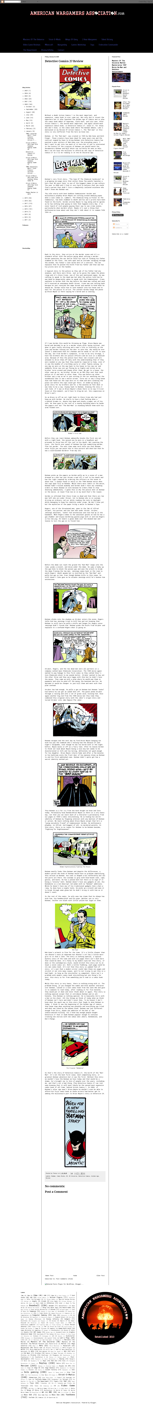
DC (67, 1176)
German (46, 1330)
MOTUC (23, 1349)
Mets (41, 1346)
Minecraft (49, 44)
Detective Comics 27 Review (30, 153)
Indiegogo (45, 1336)
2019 (26, 198)
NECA (32, 1351)
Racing (61, 1359)
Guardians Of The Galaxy (45, 1334)
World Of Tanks (61, 1390)
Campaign (33, 1311)
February (29, 128)
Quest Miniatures (50, 1359)
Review (48, 1178)
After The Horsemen (33, 1299)
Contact (61, 50)
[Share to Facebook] (82, 1173)
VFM (55, 1386)
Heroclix (26, 1336)
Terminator (55, 1379)
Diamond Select (60, 1317)
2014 (26, 211)
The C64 (31, 1381)
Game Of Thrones (40, 1328)
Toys (92, 44)
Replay (43, 1363)
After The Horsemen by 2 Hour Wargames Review (126, 105)
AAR (31, 1297)
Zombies (40, 1397)
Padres (48, 1353)
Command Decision (56, 1313)
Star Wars (44, 1375)
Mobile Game (38, 1347)
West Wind (64, 1388)
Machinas (36, 1340)
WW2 (50, 1392)
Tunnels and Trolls (65, 1383)
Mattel (63, 1344)
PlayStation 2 (67, 1355)
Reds (63, 1361)
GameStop (38, 1330)
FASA (70, 1323)
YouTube (31, 1397)
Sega (28, 1368)
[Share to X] (80, 1173)
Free (58, 1326)
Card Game (51, 1311)
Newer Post (49, 1275)
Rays (44, 1361)
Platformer (44, 1355)
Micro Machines (54, 1346)
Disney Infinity (47, 50)
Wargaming (62, 44)
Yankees (70, 1394)
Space (50, 1372)
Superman (69, 1377)
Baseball (34, 1305)
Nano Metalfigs (67, 1349)
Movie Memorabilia (36, 1349)
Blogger (93, 1403)
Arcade (43, 1301)
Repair (33, 1363)
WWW (59, 1392)
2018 (26, 201)
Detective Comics (84, 1176)
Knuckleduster (39, 1338)
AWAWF (60, 1303)
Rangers (72, 1359)
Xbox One (55, 1395)
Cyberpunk (64, 1315)
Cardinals (61, 1311)
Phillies (23, 1355)
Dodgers (67, 1319)
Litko (22, 1340)
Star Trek (71, 1372)
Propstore (38, 1359)
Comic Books (61, 1176)
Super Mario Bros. (48, 1377)
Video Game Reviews (31, 44)
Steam (53, 1375)
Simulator (65, 1370)
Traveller (44, 1383)
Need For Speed (55, 1351)
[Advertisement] (76, 28)
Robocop (40, 1366)
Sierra (40, 1370)
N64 (57, 1349)
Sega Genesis (50, 1368)
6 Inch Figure (61, 1295)
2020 (26, 104)
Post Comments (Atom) (64, 1279)
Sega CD (37, 1368)
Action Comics (42, 1297)
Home (75, 1275)
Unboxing (46, 1386)
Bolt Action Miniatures (39, 1309)
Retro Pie (69, 1363)
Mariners (67, 1340)
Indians (35, 1336)
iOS (53, 1336)
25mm (28, 1295)
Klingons (27, 1338)
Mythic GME (49, 1349)
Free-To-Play (68, 1326)
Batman (53, 1176)
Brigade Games (64, 1309)
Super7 (59, 1377)
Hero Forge (71, 1334)
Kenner (60, 1336)
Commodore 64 (68, 1313)
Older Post (101, 1275)
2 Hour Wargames (89, 39)
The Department (30, 50)
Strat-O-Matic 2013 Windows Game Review (126, 180)
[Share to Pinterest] (84, 1173)
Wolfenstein (48, 1390)
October (29, 106)
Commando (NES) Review (126, 114)
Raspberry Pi (35, 1361)
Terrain (65, 1379)
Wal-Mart (31, 1388)
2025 (26, 90)
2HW (45, 1295)
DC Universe (73, 1176)
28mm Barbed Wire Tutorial (126, 190)
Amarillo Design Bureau (67, 1299)
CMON (34, 1313)
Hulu (99, 148)
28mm (35, 1295)
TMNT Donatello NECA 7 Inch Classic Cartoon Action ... (32, 170)
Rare (25, 1361)
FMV (45, 1326)
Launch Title (51, 1338)
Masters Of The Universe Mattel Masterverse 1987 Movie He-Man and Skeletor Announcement (119, 66)
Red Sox (54, 1361)
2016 (26, 206)
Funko (23, 1328)
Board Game (67, 1307)
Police (51, 1357)
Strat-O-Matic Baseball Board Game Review (126, 94)
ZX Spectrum (51, 1397)
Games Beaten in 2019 (32, 193)
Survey (23, 1379)
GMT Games (37, 1332)
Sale (22, 1368)
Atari (30, 1303)
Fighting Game (44, 1324)
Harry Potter (61, 1334)
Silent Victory (107, 39)
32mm (52, 1295)
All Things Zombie (49, 1299)
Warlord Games (42, 1388)
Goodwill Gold (61, 1332)
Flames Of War (36, 1326)
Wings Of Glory (71, 39)
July (28, 115)
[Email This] (75, 1173)
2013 (26, 214)
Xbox (73, 1392)
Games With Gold (64, 1328)
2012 (26, 217)
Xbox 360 (28, 1395)
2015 (26, 209)
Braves (53, 1309)
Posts (117, 224)
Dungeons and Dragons (38, 1321)
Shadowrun (63, 1368)
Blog (44, 1307)
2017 (26, 203)
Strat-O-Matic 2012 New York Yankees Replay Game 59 (32, 161)
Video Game (68, 1385)
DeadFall (35, 1317)
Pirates (33, 1355)
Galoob (30, 1328)
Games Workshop (78, 44)
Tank (29, 1379)
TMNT (65, 1381)
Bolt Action (24, 1309)
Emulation (34, 1323)
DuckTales (24, 1321)
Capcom (43, 1311)
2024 (26, 93)
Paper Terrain (58, 1353)
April (28, 123)
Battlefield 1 (63, 1305)
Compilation (25, 1315)
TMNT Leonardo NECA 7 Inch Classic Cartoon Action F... (31, 137)
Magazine (58, 1340)
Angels (34, 1301)
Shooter (31, 1370)
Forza (52, 1326)
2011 (26, 220)
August (29, 112)
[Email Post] (71, 1173)
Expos (43, 1323)
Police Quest (62, 1357)
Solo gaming (31, 1372)
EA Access (52, 1321)
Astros (23, 1303)
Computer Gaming (39, 1315)
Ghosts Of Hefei (69, 1330)
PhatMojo (69, 1353)
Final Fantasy (56, 1324)
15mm (22, 1295)
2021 (26, 101)
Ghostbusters (55, 1330)
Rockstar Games (50, 1366)
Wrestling (35, 1392)
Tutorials (24, 1386)
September (30, 109)
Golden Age (95, 1176)
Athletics (50, 1303)
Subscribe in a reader (120, 234)
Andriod (26, 1301)
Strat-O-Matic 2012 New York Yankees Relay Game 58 (32, 178)
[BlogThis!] (77, 1173)
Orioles (38, 1353)
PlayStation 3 (25, 1357)
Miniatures (25, 1347)
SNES (73, 1370)
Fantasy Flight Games (57, 1323)
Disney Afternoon (35, 1319)
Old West (27, 1353)
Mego (34, 1346)
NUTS (73, 1351)
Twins (36, 1386)
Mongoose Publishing (52, 1347)
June (28, 117)
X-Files (66, 1392)
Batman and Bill (62, 148)
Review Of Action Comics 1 (70, 130)
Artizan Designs (67, 1301)
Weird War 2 (54, 1388)
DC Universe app (86, 153)
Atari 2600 (39, 1303)
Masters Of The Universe (33, 39)
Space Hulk (59, 1372)
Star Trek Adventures (31, 1375)
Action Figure (56, 1297)
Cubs (54, 1315)
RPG (69, 1366)
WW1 (43, 1392)
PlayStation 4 (40, 1357)
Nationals (24, 1351)
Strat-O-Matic (55, 39)
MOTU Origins (67, 1347)
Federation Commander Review (126, 201)
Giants (26, 1332)
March (28, 126)
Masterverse (53, 1344)
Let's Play (65, 1338)
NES (65, 1351)
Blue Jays (54, 1307)
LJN (29, 1340)
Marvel (23, 1342)
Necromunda (43, 1351)
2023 (26, 96)
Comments (118, 228)
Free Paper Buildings (126, 153)
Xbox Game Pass (43, 1395)
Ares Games (54, 1301)
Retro (59, 1363)
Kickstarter (70, 1336)
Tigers (56, 1381)
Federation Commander (108, 44)
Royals (61, 1366)
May (27, 120)
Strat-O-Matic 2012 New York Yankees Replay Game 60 (32, 146)
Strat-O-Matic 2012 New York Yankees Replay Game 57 (32, 186)
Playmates (56, 1355)
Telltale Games (41, 1379)
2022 (26, 99)
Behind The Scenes (33, 1307)
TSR (52, 1383)
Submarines (33, 1377)
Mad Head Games (47, 1340)
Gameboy (52, 1328)
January (29, 131)
